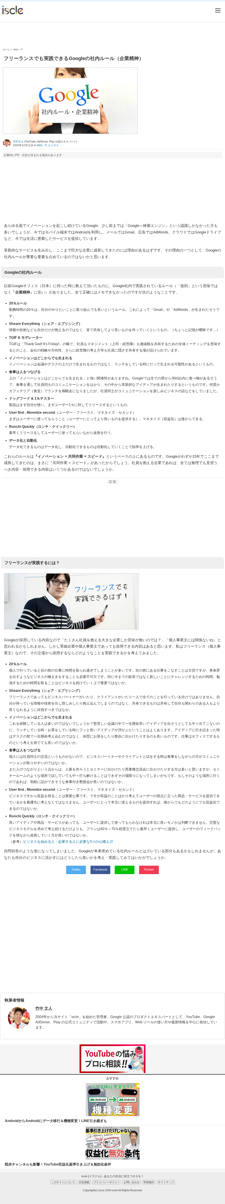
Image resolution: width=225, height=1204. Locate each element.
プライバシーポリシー (106, 1182)
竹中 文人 (43, 1008)
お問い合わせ (132, 1182)
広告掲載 (84, 1182)
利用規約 (148, 1182)
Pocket (149, 869)
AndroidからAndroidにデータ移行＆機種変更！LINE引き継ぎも (56, 1121)
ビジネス (53, 145)
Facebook (100, 869)
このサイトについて (63, 1182)
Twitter (76, 869)
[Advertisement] (112, 35)
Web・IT (42, 145)
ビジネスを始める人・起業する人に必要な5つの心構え (66, 841)
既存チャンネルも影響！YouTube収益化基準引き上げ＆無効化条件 (58, 1164)
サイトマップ (166, 1182)
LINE (124, 869)
